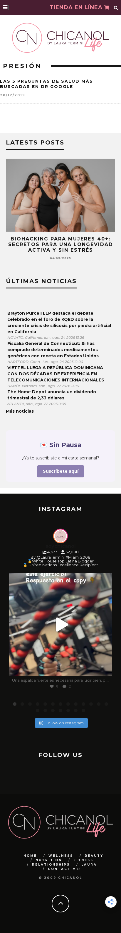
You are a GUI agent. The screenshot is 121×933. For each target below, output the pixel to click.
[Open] (60, 624)
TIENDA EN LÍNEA (77, 7)
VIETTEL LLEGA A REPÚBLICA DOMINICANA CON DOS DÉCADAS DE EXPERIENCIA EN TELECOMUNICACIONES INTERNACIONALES (55, 374)
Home (30, 856)
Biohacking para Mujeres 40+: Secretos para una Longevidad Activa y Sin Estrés (60, 244)
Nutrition (49, 860)
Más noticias (20, 411)
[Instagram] (105, 669)
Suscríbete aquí (60, 471)
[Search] (116, 7)
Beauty (94, 856)
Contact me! (64, 869)
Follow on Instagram (65, 722)
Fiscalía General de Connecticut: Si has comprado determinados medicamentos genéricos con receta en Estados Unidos (53, 349)
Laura (89, 864)
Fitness (83, 860)
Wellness (60, 856)
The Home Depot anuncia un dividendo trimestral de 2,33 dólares (51, 395)
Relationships (51, 864)
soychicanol (59, 578)
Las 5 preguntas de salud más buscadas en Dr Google (46, 84)
